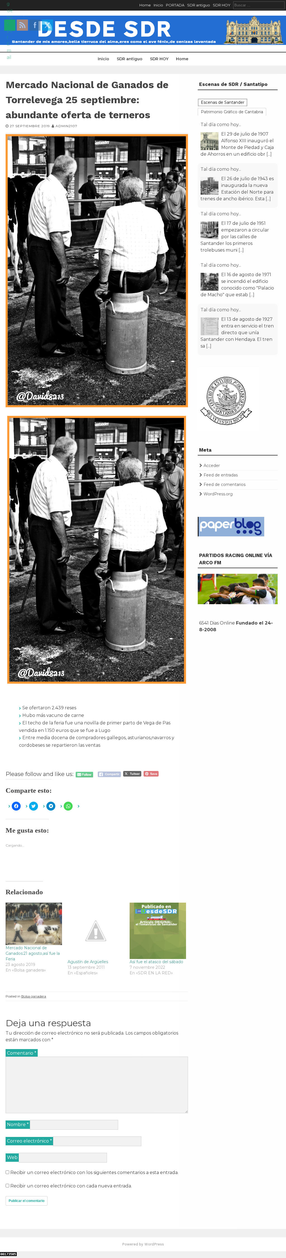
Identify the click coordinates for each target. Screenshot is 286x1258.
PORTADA (175, 5)
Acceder (212, 465)
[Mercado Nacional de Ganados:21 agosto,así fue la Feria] (34, 924)
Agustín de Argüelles (88, 961)
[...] (269, 154)
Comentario (21, 1053)
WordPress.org (218, 494)
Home (145, 5)
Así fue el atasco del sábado (156, 961)
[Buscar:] (259, 5)
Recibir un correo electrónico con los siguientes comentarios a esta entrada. (94, 1172)
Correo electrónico (29, 1141)
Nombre (18, 1124)
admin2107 (66, 126)
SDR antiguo (198, 5)
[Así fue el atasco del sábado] (158, 931)
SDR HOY (221, 5)
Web (12, 1157)
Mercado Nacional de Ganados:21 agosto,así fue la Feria (33, 953)
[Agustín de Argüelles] (96, 931)
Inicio (158, 5)
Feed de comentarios (225, 484)
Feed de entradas (221, 475)
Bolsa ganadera (33, 996)
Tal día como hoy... (221, 124)
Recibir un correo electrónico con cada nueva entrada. (71, 1186)
